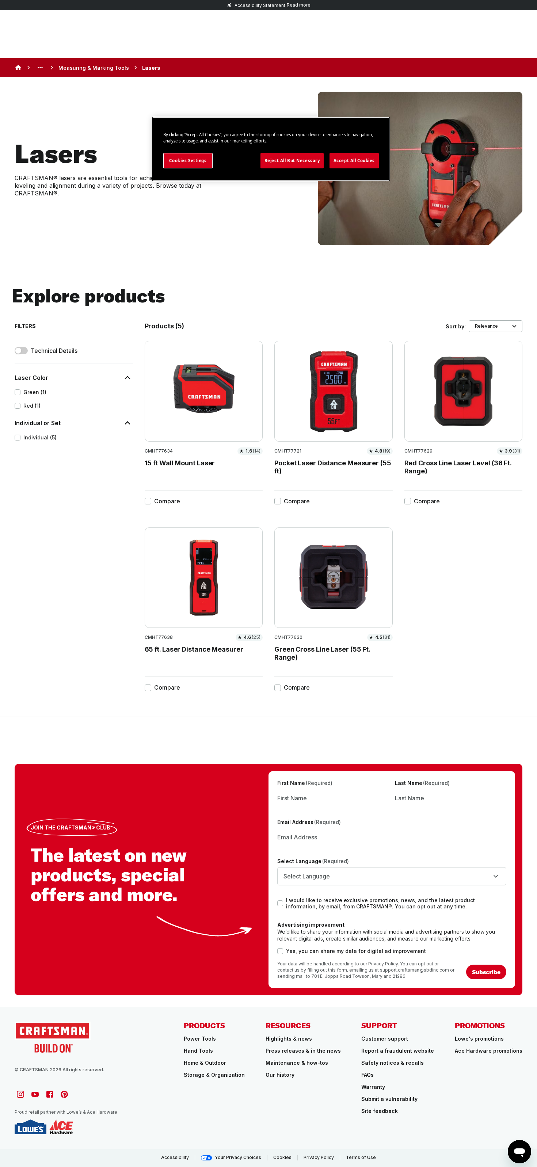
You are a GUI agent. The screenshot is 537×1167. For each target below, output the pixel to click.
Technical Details (54, 350)
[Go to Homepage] (53, 1037)
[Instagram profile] (20, 1094)
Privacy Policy (383, 963)
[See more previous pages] (40, 67)
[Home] (18, 67)
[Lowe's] (30, 1127)
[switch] (21, 350)
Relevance (486, 326)
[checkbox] (17, 392)
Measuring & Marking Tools (93, 68)
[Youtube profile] (35, 1094)
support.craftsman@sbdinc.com (414, 970)
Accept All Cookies (354, 160)
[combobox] (391, 876)
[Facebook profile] (50, 1094)
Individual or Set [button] (38, 423)
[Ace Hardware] (61, 1127)
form (342, 970)
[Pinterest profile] (64, 1094)
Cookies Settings (187, 160)
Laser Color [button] (31, 377)
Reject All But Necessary (292, 160)
